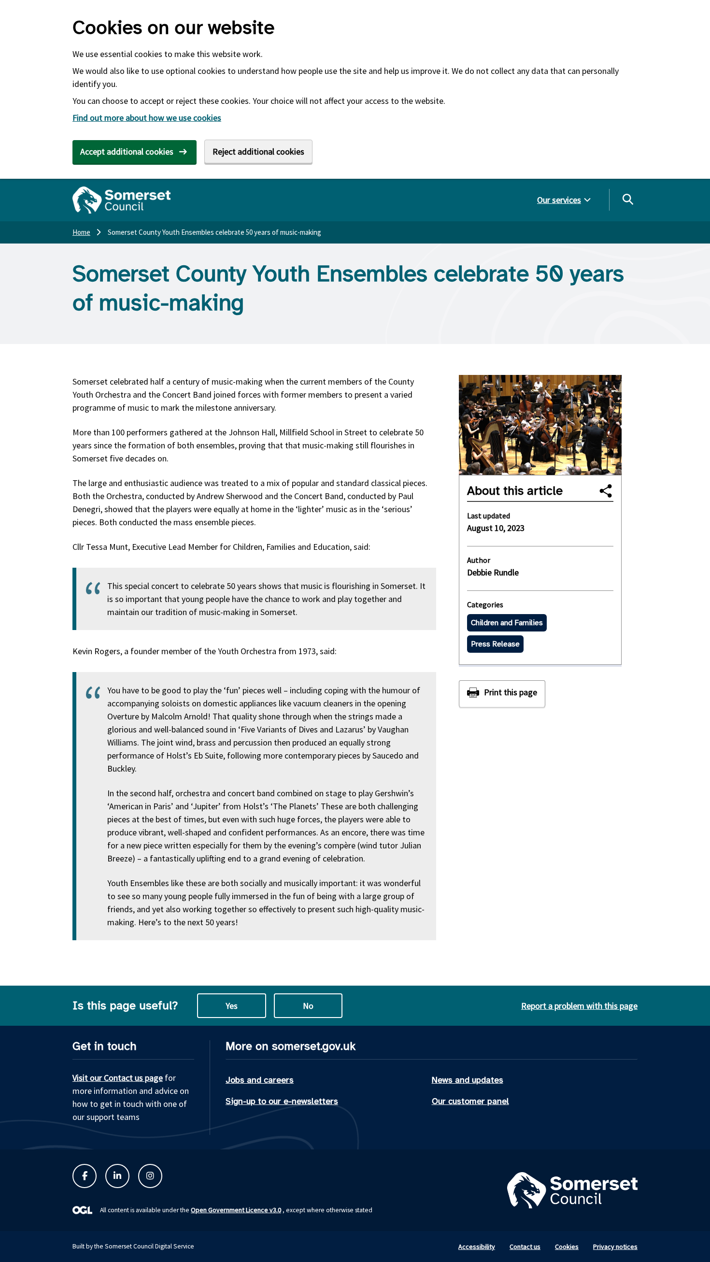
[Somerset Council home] (121, 200)
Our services (559, 199)
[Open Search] (627, 199)
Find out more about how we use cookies (146, 117)
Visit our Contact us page (117, 1077)
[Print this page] (502, 693)
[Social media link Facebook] (84, 1176)
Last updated (488, 515)
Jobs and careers (260, 1080)
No (308, 1005)
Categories (485, 604)
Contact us (525, 1246)
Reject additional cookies (258, 151)
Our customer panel (470, 1101)
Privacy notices (615, 1246)
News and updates (467, 1080)
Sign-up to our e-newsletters (282, 1101)
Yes (232, 1005)
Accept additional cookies (126, 151)
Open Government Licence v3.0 (236, 1209)
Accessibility (476, 1246)
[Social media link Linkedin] (117, 1176)
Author (478, 560)
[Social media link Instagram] (150, 1176)
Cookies (567, 1246)
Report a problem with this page (579, 1005)
